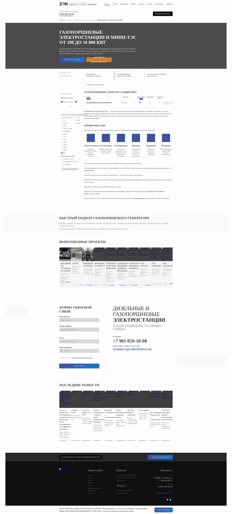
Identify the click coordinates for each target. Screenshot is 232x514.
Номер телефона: (65, 326)
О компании (91, 491)
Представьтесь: (64, 316)
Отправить (79, 366)
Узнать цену (168, 102)
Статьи (90, 485)
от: (61, 106)
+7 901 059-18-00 (130, 340)
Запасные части (121, 480)
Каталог (90, 475)
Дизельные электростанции (125, 477)
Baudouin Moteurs (152, 191)
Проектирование (122, 493)
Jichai (97, 194)
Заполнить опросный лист (99, 59)
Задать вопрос (162, 14)
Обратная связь (72, 60)
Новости (90, 483)
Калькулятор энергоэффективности (81, 457)
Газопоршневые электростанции (94, 111)
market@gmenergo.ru (66, 15)
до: (71, 106)
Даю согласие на (77, 358)
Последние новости (79, 385)
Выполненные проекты (82, 242)
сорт (88, 98)
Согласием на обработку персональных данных (117, 511)
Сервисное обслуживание (125, 490)
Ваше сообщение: (65, 347)
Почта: (61, 338)
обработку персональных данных (82, 358)
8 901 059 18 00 (66, 14)
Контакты (91, 493)
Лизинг (90, 480)
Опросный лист (160, 457)
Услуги (90, 477)
